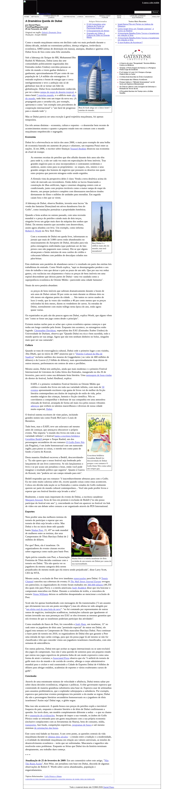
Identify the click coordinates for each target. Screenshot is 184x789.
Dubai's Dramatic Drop (51, 32)
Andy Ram (80, 624)
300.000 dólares (95, 584)
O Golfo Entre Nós (75, 442)
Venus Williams (40, 594)
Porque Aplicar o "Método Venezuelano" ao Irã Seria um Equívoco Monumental (137, 83)
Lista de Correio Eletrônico (138, 16)
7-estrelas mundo (45, 95)
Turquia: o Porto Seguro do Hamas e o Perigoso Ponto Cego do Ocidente (137, 69)
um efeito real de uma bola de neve (43, 609)
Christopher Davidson (45, 330)
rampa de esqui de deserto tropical (57, 92)
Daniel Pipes (108, 787)
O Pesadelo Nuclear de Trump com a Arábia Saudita (136, 92)
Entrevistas (69, 17)
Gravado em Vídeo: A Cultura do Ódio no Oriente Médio (98, 35)
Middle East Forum (105, 16)
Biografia (90, 17)
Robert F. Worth (33, 230)
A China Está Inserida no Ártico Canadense (136, 77)
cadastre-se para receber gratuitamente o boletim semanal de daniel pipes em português (60, 779)
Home (26, 17)
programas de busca (82, 725)
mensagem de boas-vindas (99, 375)
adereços (35, 406)
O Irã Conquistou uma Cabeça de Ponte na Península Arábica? (96, 26)
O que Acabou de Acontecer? (130, 42)
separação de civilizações (42, 715)
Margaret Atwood (34, 500)
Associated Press (61, 658)
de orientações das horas (46, 728)
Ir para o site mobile (150, 3)
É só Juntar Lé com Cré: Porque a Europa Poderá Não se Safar (135, 73)
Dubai (49, 409)
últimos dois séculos (58, 736)
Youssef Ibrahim (78, 148)
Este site (119, 16)
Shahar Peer (37, 530)
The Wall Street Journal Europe (85, 581)
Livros (80, 17)
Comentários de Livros (51, 16)
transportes (30, 725)
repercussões (80, 578)
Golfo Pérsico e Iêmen (53, 776)
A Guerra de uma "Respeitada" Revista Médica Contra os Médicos (137, 64)
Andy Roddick (79, 587)
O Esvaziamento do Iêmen (98, 31)
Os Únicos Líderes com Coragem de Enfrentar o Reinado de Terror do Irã (137, 88)
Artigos (35, 17)
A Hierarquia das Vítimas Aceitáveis (133, 80)
